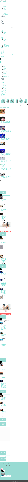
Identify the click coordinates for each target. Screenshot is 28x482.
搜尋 (20, 105)
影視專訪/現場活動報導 (6, 45)
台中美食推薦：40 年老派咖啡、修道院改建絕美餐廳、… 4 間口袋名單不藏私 (3, 413)
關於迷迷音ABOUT (3, 25)
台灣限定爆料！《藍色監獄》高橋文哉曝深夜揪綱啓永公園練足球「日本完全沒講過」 (3, 284)
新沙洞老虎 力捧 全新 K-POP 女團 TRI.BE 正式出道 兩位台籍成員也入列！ (6, 169)
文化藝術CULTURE (2, 24)
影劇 (2, 74)
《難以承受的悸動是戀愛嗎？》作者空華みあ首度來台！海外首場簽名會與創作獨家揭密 (3, 260)
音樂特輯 (4, 8)
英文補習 (1, 304)
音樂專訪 (4, 5)
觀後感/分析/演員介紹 (6, 18)
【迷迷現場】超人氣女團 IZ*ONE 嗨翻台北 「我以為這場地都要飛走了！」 (6, 122)
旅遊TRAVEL (2, 20)
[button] (11, 29)
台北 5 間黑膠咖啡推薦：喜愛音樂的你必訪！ (3, 405)
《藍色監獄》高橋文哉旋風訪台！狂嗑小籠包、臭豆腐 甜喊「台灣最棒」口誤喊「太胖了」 (3, 275)
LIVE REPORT (4, 6)
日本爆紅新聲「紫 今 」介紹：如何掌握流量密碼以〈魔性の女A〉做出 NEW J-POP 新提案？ (6, 131)
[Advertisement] (5, 186)
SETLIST (4, 7)
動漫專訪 (4, 12)
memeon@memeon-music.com (24, 480)
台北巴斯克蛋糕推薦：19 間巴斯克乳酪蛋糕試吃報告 (3, 398)
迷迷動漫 (2, 87)
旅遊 (2, 93)
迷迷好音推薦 (4, 9)
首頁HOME (12, 27)
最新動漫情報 (4, 11)
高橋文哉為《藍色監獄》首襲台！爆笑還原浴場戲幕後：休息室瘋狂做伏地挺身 (3, 292)
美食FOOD (2, 22)
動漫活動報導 (4, 13)
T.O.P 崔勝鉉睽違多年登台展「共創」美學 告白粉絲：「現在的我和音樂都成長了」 (3, 201)
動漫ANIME (2, 10)
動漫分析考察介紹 (5, 14)
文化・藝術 (2, 79)
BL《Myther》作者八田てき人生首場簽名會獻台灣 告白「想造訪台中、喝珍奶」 (3, 251)
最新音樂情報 (4, 4)
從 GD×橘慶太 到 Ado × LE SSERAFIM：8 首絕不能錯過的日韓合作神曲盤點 (3, 368)
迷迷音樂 (2, 82)
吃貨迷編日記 (3, 78)
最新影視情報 (4, 17)
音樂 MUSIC (2, 3)
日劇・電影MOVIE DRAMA (3, 16)
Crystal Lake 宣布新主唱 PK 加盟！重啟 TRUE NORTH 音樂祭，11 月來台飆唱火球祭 (3, 217)
